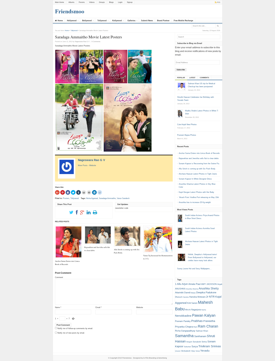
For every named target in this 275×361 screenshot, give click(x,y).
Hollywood (71, 20)
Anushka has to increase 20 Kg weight (195, 202)
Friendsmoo (127, 358)
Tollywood (102, 20)
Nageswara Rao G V (91, 160)
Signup (129, 2)
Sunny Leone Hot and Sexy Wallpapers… (194, 269)
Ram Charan (208, 326)
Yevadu (205, 350)
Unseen (177, 351)
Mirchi (188, 309)
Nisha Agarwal (92, 198)
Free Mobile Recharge (183, 20)
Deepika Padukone (206, 292)
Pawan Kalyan (203, 315)
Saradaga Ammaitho (107, 198)
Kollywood (117, 20)
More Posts (83, 165)
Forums (82, 2)
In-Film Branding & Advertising (155, 358)
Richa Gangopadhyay (185, 331)
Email (99, 307)
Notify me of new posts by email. (71, 333)
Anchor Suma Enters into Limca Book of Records (199, 153)
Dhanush (178, 297)
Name (58, 307)
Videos (92, 2)
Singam (189, 342)
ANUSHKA (180, 288)
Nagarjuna (196, 309)
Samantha (184, 335)
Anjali (219, 284)
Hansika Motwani (197, 297)
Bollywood (87, 20)
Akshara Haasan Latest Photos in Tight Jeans (198, 174)
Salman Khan (202, 331)
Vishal (198, 351)
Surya (194, 346)
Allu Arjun (182, 284)
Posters (66, 198)
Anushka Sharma (192, 289)
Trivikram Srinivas (209, 346)
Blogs (111, 2)
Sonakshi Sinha (200, 342)
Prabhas (197, 321)
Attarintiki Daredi (182, 292)
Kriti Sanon (192, 303)
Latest (192, 77)
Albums (71, 2)
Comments (204, 77)
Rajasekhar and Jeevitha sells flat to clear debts (199, 158)
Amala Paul (194, 284)
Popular (181, 77)
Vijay (193, 351)
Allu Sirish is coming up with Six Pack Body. (197, 169)
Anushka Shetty (209, 288)
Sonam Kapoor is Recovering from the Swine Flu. (199, 163)
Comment (59, 277)
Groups (102, 2)
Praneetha (209, 321)
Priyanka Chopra (184, 326)
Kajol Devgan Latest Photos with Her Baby (196, 192)
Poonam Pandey (183, 321)
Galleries (131, 20)
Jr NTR (210, 296)
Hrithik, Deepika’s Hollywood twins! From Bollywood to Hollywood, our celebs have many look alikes (202, 257)
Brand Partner (163, 20)
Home (60, 20)
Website (92, 165)
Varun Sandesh (123, 198)
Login (120, 2)
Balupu (193, 293)
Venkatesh (185, 351)
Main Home (59, 2)
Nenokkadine (183, 315)
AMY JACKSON (209, 284)
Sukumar (187, 347)
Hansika (186, 297)
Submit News (147, 20)
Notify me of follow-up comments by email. (75, 328)
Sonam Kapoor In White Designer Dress (195, 179)
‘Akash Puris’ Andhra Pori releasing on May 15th (199, 197)
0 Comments (96, 41)
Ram (195, 327)
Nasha (203, 310)
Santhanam (200, 336)
